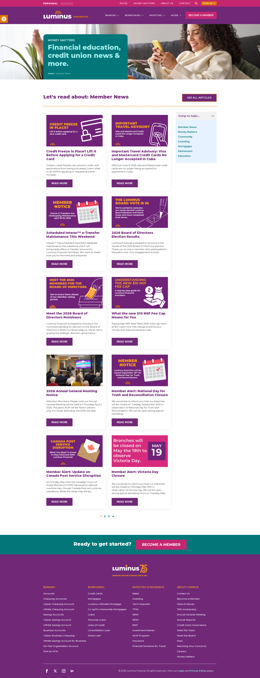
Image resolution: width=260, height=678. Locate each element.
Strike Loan (94, 635)
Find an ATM (50, 651)
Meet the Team (186, 630)
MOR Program (140, 635)
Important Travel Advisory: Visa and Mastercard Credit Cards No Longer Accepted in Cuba (139, 155)
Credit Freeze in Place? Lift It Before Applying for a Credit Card (71, 155)
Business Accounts (54, 630)
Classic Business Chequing (59, 635)
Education (184, 156)
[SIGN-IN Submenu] (213, 3)
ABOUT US (167, 3)
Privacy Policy (197, 670)
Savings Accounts (53, 614)
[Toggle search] (196, 3)
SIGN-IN (208, 3)
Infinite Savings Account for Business (63, 640)
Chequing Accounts (55, 598)
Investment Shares (143, 630)
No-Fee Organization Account (60, 646)
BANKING (110, 15)
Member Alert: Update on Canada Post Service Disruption (73, 474)
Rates (124, 3)
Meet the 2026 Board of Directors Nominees (66, 315)
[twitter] (55, 670)
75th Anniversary (186, 609)
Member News (187, 127)
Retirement (185, 151)
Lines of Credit (96, 625)
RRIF (135, 625)
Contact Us (183, 593)
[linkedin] (72, 670)
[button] (4, 19)
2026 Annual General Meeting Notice (71, 393)
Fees (180, 640)
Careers (181, 651)
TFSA (135, 609)
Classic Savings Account (57, 619)
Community (185, 136)
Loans (91, 614)
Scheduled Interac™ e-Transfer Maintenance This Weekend (73, 235)
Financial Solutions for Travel (149, 646)
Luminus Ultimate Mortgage (104, 604)
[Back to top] (252, 670)
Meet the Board (186, 635)
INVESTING (155, 15)
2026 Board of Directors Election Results (132, 235)
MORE (174, 15)
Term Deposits (141, 604)
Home (51, 73)
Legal (181, 670)
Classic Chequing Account (58, 604)
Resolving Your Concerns (191, 646)
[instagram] (63, 670)
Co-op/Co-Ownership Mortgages (107, 609)
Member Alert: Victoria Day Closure (135, 474)
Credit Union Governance (191, 625)
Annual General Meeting (191, 614)
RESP (135, 619)
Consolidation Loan (99, 630)
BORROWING (133, 15)
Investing (184, 141)
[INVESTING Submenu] (165, 15)
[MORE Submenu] (181, 15)
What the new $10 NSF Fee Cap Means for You (138, 315)
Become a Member (188, 598)
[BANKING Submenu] (119, 15)
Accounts (48, 593)
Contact (185, 3)
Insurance (138, 640)
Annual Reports (186, 619)
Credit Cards (95, 593)
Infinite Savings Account (57, 625)
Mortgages (185, 146)
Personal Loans (97, 619)
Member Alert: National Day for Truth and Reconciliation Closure (140, 393)
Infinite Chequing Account (58, 609)
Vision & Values (185, 604)
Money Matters (144, 3)
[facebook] (46, 670)
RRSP (135, 614)
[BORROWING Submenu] (143, 15)
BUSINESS (67, 3)
